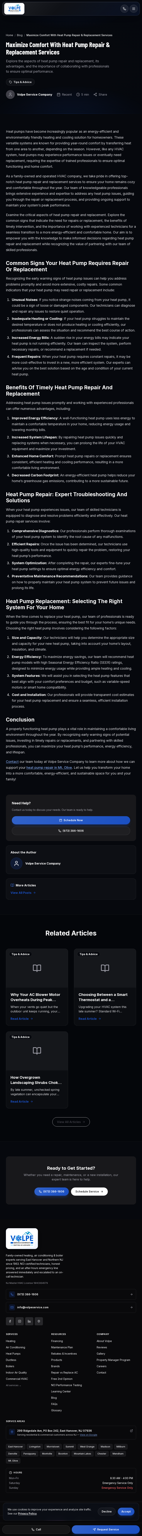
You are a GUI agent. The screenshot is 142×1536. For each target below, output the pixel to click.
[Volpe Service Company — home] (14, 8)
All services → (13, 1385)
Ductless (11, 1359)
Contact (12, 762)
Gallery (101, 1353)
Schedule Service (87, 1191)
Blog (20, 35)
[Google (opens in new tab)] (39, 1321)
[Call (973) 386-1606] (124, 9)
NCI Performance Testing (66, 1385)
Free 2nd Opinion (61, 1378)
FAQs (54, 1404)
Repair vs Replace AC (64, 1372)
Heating (10, 1341)
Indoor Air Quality (16, 1372)
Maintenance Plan (62, 1347)
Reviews (102, 1347)
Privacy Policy (27, 1513)
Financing (57, 1341)
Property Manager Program (113, 1359)
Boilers (10, 1366)
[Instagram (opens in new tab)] (20, 1321)
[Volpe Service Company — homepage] (22, 1238)
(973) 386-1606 (73, 830)
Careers (101, 1366)
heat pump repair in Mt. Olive (49, 767)
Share (103, 94)
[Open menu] (134, 9)
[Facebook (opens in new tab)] (10, 1321)
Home (9, 35)
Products (56, 1359)
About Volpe (104, 1341)
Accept (126, 1511)
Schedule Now (73, 820)
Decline (107, 1511)
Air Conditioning (15, 1347)
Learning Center (61, 1391)
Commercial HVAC (17, 1378)
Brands (55, 1366)
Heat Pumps (13, 1353)
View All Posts (21, 893)
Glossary (56, 1410)
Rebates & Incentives (64, 1353)
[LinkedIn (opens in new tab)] (29, 1321)
